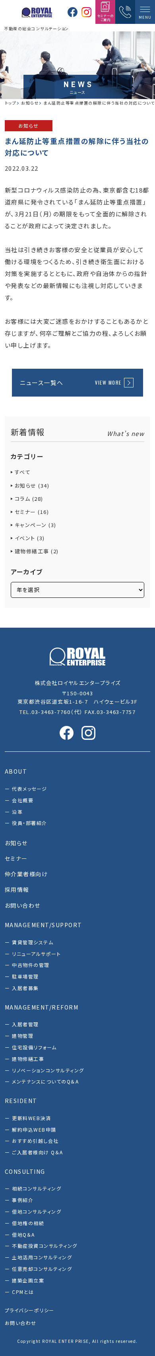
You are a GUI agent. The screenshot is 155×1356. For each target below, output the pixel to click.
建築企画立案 (28, 1280)
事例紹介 (22, 1199)
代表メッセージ (29, 788)
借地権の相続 (28, 1223)
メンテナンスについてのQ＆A (45, 1081)
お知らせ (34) (32, 485)
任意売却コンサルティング (42, 1268)
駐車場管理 (25, 976)
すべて (23, 472)
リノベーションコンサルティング (48, 1070)
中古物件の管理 (31, 964)
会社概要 (22, 800)
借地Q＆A (23, 1234)
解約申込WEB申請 (34, 1129)
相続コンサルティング (36, 1188)
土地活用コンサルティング (42, 1257)
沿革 (17, 811)
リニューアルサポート (36, 953)
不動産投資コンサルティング (45, 1245)
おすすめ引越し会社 (35, 1140)
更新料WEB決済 (31, 1118)
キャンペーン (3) (35, 525)
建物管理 (22, 1035)
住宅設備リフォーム (34, 1047)
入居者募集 (25, 987)
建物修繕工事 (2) (37, 551)
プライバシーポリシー (29, 1310)
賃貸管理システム (32, 942)
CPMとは (23, 1291)
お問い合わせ (21, 1323)
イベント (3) (30, 538)
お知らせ (28, 125)
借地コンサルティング (36, 1211)
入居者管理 (25, 1024)
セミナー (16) (32, 512)
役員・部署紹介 (29, 822)
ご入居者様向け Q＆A (37, 1152)
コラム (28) (29, 498)
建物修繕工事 (28, 1058)
